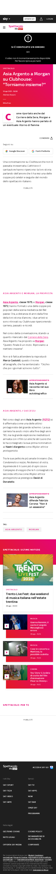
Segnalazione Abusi (41, 870)
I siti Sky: (6, 779)
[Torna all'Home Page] (15, 27)
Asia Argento (10, 302)
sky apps (32, 791)
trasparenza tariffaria (25, 859)
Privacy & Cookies (20, 857)
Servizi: (31, 779)
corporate (33, 845)
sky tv (31, 785)
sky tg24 (7, 791)
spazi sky (32, 808)
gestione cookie (11, 831)
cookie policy (35, 831)
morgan (34, 529)
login (50, 19)
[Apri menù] (4, 27)
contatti (48, 859)
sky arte (7, 802)
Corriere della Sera (38, 337)
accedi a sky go (41, 767)
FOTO (46, 419)
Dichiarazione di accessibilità (36, 837)
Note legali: (8, 825)
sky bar (32, 802)
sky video (8, 796)
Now (30, 796)
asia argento (13, 529)
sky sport (8, 785)
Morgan (39, 302)
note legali (9, 837)
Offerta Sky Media (12, 845)
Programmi (34, 813)
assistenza (39, 859)
